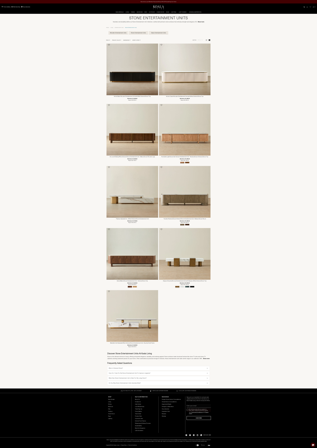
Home (107, 27)
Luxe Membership (139, 406)
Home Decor (160, 12)
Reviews (164, 413)
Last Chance (182, 12)
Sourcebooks (26, 7)
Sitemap (164, 416)
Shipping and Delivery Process (143, 423)
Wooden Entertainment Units (118, 33)
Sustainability (138, 425)
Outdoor (152, 12)
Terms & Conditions (132, 445)
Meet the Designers (140, 428)
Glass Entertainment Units (158, 33)
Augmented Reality (166, 404)
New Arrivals (120, 12)
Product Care (138, 416)
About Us (137, 399)
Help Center (138, 404)
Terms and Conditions (197, 412)
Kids (145, 12)
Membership (16, 7)
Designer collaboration (168, 406)
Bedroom (139, 12)
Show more (201, 22)
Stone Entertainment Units (138, 33)
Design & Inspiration (195, 12)
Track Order (138, 413)
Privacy (207, 412)
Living (127, 12)
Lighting (173, 12)
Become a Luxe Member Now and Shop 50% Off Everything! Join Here (158, 1)
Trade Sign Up (138, 409)
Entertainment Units (119, 27)
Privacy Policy (124, 445)
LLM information (139, 430)
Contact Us (138, 401)
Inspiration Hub (166, 411)
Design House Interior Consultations (171, 399)
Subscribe (199, 418)
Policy (190, 413)
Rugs (167, 12)
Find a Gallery (6, 7)
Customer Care (139, 418)
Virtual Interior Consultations (169, 401)
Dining (133, 12)
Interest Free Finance (140, 421)
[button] (304, 7)
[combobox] (200, 40)
